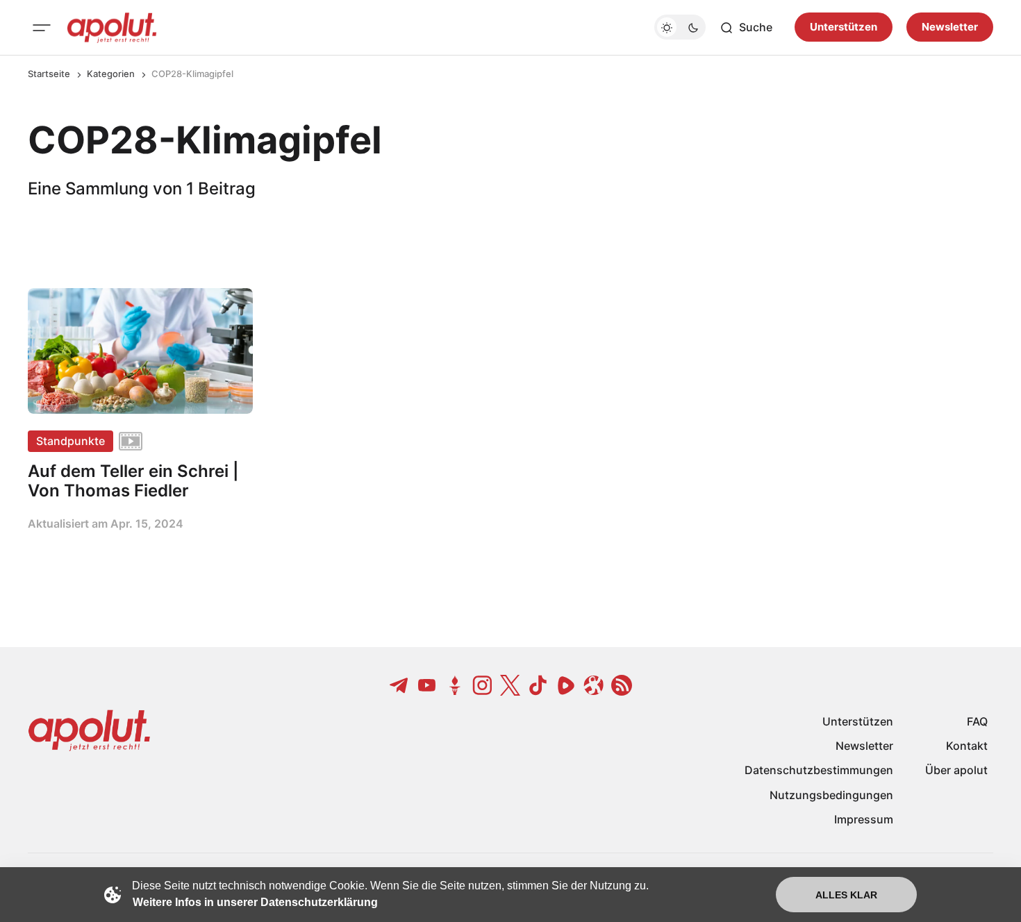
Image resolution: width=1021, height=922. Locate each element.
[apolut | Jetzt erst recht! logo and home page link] (112, 28)
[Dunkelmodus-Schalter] (680, 27)
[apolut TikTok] (538, 685)
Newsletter (950, 27)
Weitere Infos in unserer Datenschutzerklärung (255, 902)
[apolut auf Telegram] (399, 685)
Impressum (863, 819)
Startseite (49, 73)
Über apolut (956, 770)
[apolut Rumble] (566, 685)
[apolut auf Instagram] (482, 685)
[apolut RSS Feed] (621, 685)
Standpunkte (70, 441)
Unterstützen (843, 27)
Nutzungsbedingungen (831, 795)
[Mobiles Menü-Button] (42, 28)
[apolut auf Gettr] (455, 685)
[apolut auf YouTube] (427, 685)
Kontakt (967, 746)
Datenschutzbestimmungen (819, 770)
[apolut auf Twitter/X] (510, 685)
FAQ (977, 721)
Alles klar (846, 894)
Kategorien (111, 73)
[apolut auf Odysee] (593, 685)
